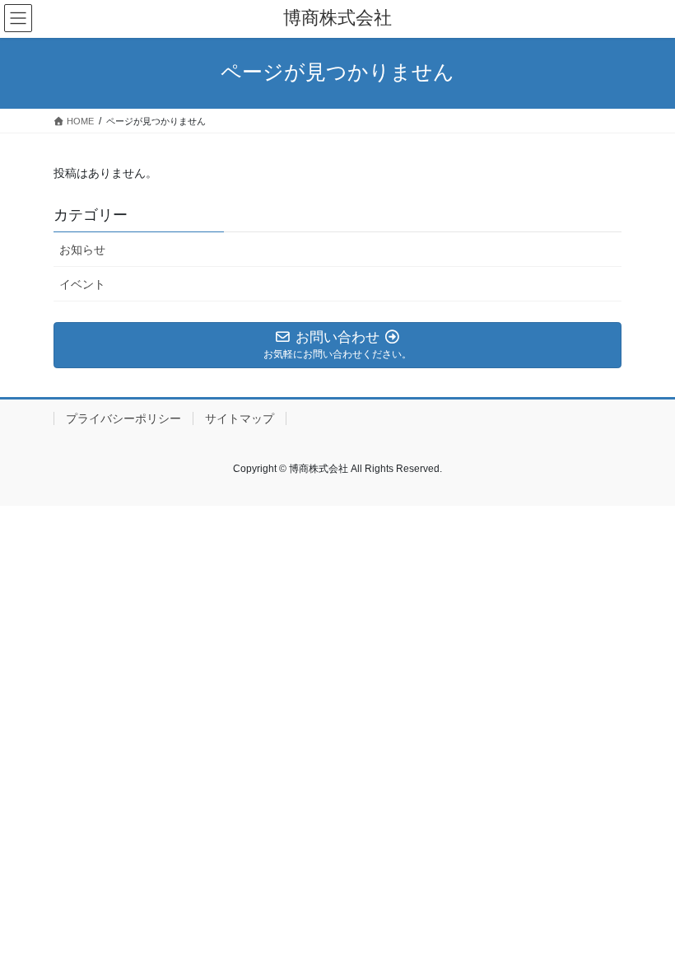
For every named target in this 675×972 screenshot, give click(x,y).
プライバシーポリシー (123, 418)
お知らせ (82, 249)
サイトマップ (239, 418)
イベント (82, 284)
